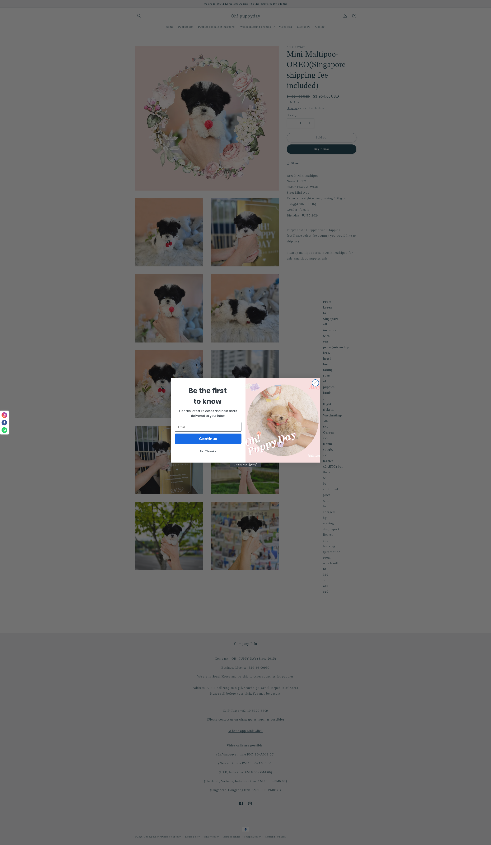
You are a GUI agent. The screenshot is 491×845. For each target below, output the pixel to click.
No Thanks (208, 451)
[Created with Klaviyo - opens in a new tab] (245, 465)
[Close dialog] (315, 383)
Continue (208, 438)
